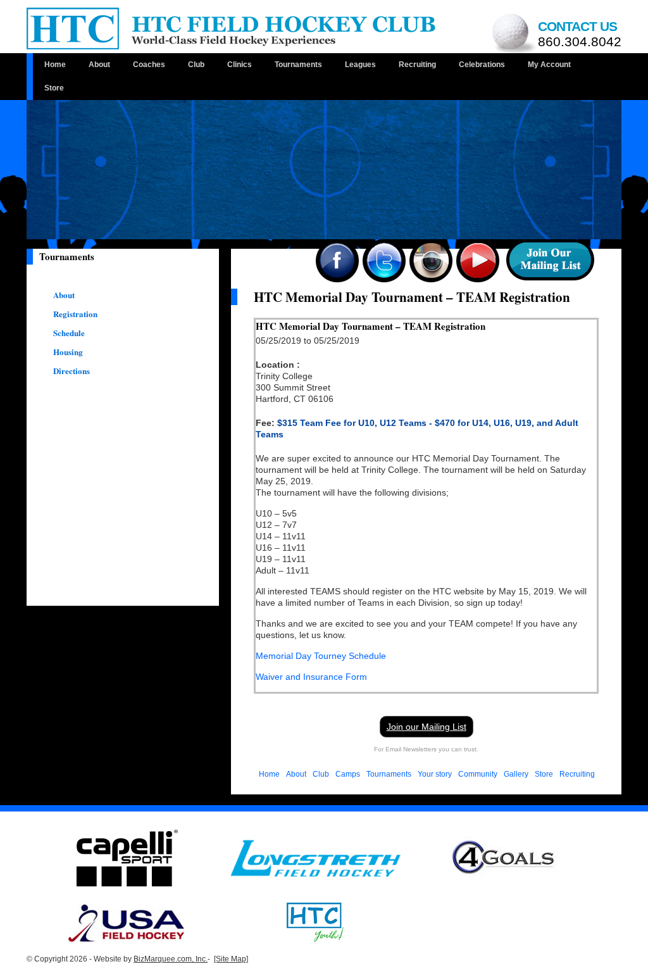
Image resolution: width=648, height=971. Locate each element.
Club (196, 64)
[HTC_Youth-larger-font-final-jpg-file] (315, 921)
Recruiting (417, 64)
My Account (549, 64)
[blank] (315, 857)
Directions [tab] (71, 371)
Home (55, 64)
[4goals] (504, 857)
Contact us (579, 34)
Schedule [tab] (69, 333)
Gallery (516, 774)
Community (477, 774)
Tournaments (298, 64)
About (99, 64)
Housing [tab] (68, 352)
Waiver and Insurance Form (311, 677)
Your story (435, 774)
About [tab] (64, 295)
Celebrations (482, 64)
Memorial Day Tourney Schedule (321, 656)
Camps (347, 774)
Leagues (360, 64)
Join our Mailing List (426, 727)
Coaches (149, 64)
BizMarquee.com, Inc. (171, 959)
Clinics (239, 64)
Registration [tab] (75, 314)
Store (54, 88)
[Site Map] (231, 959)
